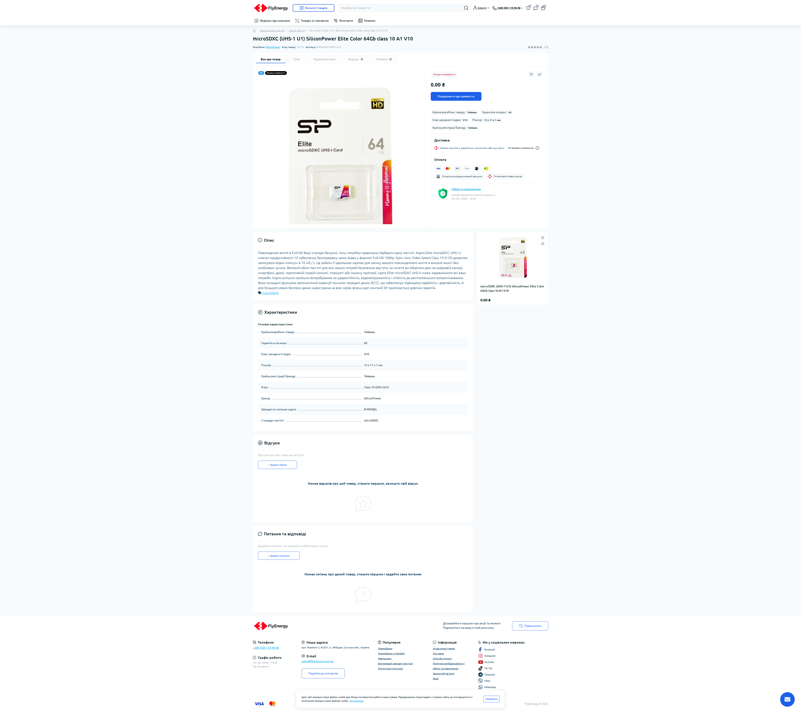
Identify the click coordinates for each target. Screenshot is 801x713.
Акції (435, 678)
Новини (369, 20)
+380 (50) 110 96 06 (266, 647)
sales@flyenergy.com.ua (317, 661)
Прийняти (491, 699)
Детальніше (356, 700)
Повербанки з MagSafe (391, 653)
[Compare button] (539, 74)
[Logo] (271, 8)
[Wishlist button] (531, 74)
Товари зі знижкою (315, 20)
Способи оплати (442, 658)
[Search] (466, 8)
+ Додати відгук (277, 464)
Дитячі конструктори (390, 668)
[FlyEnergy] (325, 625)
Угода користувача (444, 648)
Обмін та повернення (466, 189)
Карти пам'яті (297, 30)
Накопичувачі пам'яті (272, 30)
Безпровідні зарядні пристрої (395, 663)
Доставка (438, 653)
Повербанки (385, 648)
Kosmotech (270, 293)
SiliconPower (273, 47)
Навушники (384, 658)
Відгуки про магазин (275, 20)
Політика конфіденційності (449, 663)
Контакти (346, 20)
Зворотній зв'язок (443, 673)
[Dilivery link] (537, 148)
